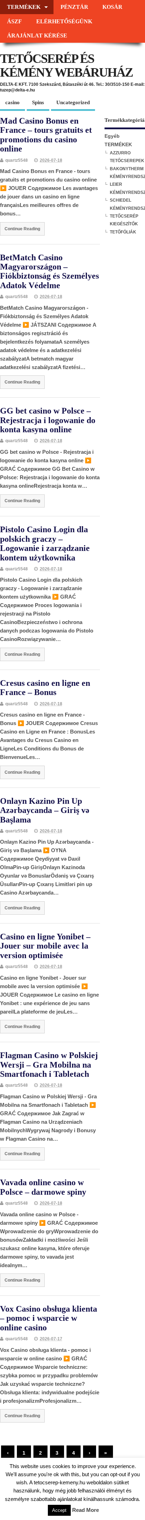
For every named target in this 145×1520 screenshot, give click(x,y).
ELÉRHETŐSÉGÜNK (64, 21)
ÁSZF (14, 21)
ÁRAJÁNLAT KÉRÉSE (37, 35)
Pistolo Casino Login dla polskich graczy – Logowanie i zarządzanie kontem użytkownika (45, 543)
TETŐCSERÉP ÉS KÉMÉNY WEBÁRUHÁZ (66, 66)
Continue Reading (22, 228)
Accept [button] (59, 1510)
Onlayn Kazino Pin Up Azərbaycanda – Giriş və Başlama (44, 810)
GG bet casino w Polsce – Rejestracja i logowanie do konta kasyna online (47, 420)
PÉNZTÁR (74, 7)
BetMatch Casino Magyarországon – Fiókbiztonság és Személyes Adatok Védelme (49, 271)
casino (12, 102)
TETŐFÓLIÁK (123, 232)
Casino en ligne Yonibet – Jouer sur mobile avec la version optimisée (45, 946)
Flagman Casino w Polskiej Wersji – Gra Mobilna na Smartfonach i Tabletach (49, 1065)
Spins (38, 102)
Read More (85, 1510)
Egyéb (112, 136)
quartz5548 (16, 160)
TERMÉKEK (23, 7)
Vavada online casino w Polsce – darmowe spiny (43, 1187)
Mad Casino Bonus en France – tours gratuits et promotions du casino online (46, 134)
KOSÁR (112, 7)
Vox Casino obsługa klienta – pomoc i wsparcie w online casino (48, 1318)
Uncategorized (73, 102)
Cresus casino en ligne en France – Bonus (45, 687)
